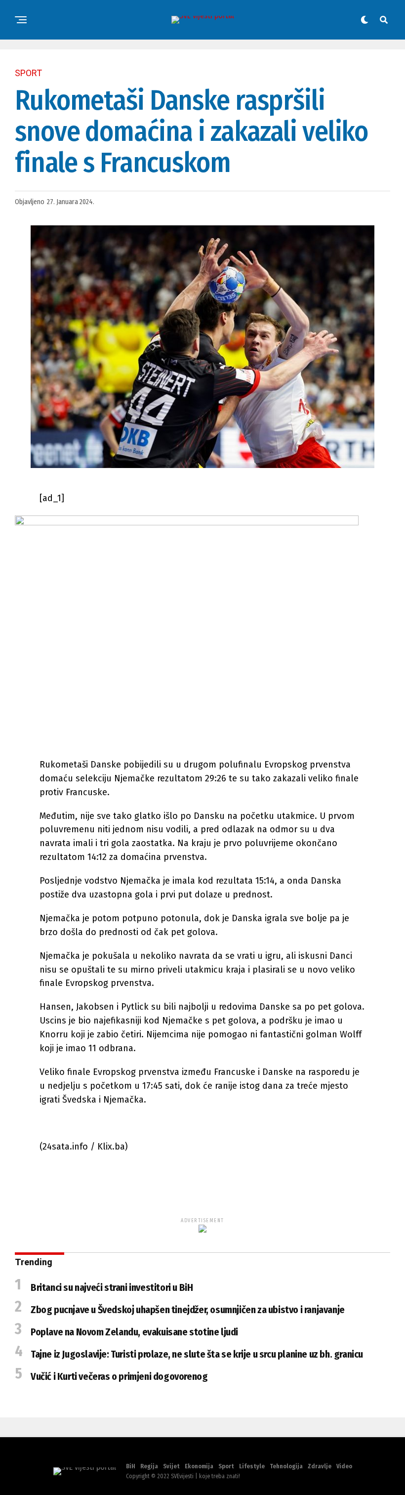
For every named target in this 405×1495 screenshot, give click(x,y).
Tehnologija (286, 1466)
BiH (130, 1466)
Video (344, 1466)
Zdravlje (319, 1466)
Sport (226, 1466)
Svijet (171, 1466)
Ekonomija (199, 1466)
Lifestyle (252, 1466)
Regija (149, 1466)
